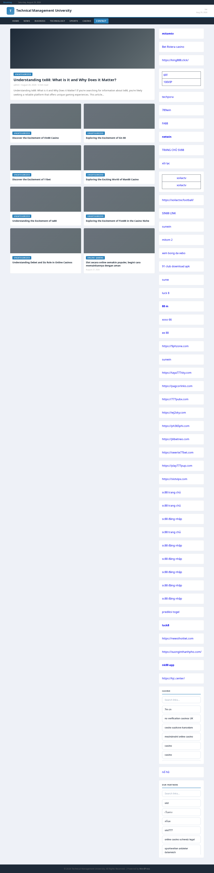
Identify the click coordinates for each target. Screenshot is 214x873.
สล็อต (168, 821)
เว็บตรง (168, 812)
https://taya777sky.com (176, 372)
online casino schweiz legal (180, 839)
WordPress (144, 868)
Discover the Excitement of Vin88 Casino (35, 137)
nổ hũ (165, 772)
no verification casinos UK (179, 718)
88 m (165, 306)
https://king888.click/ (175, 60)
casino (168, 745)
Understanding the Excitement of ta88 (34, 220)
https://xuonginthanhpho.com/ (181, 652)
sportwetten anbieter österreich (176, 850)
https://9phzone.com (175, 346)
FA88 (165, 123)
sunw (165, 279)
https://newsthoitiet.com (177, 638)
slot (167, 803)
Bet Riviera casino (173, 47)
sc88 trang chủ (171, 492)
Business (40, 21)
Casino (87, 21)
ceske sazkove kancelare (179, 727)
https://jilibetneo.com (175, 439)
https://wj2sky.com (174, 412)
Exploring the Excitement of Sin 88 (106, 137)
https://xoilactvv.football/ (178, 200)
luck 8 (165, 293)
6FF (166, 75)
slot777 (169, 830)
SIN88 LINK (169, 213)
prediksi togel (170, 612)
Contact (101, 21)
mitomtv (168, 33)
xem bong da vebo (173, 253)
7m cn (168, 709)
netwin (167, 137)
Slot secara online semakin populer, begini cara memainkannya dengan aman (113, 264)
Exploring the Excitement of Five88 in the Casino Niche (117, 220)
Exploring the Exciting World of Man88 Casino (112, 179)
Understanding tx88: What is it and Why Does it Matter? (65, 79)
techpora (168, 97)
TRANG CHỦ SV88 (173, 150)
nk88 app (168, 665)
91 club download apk (176, 266)
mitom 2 (167, 240)
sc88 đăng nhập (172, 519)
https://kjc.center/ (173, 678)
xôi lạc (166, 163)
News (27, 21)
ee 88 (165, 333)
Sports (74, 21)
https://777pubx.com (175, 399)
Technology (57, 21)
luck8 (165, 625)
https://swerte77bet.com (177, 452)
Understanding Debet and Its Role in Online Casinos (42, 262)
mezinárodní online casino (179, 736)
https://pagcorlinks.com (177, 386)
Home (15, 21)
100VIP (168, 82)
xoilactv (181, 178)
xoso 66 (167, 319)
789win (166, 110)
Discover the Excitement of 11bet (31, 179)
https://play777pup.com (177, 465)
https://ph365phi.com (175, 426)
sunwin (166, 226)
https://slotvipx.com (174, 479)
